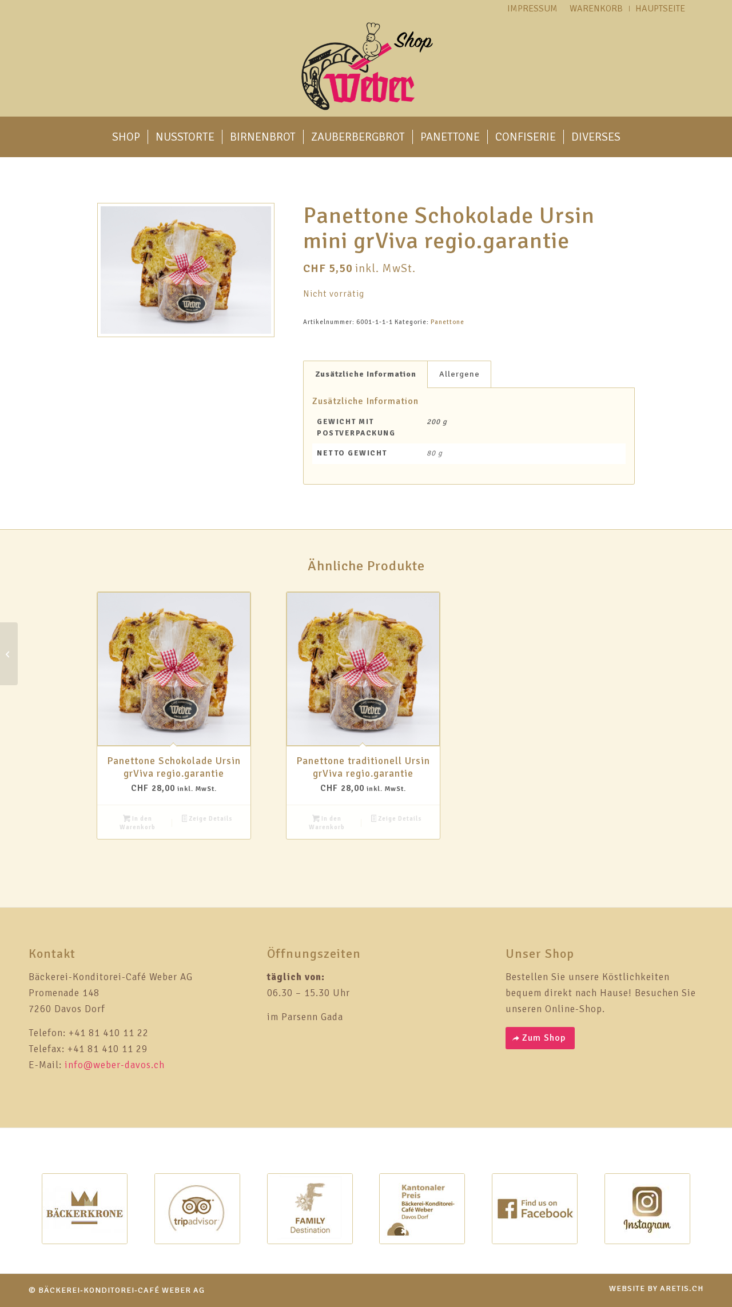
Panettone (447, 322)
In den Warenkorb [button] (138, 823)
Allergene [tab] (459, 374)
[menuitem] (126, 137)
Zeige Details (210, 818)
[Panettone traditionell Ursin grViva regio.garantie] (9, 653)
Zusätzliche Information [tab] (365, 374)
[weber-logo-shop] (366, 67)
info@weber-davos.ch (115, 1065)
